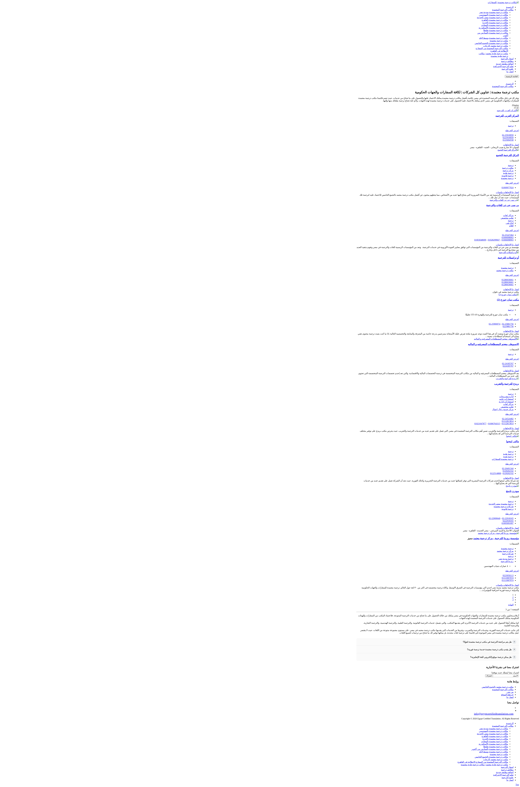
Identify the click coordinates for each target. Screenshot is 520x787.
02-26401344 (508, 468)
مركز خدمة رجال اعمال (503, 409)
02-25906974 (494, 324)
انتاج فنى (510, 223)
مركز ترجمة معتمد (505, 551)
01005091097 (508, 523)
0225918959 (508, 137)
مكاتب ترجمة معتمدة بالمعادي (494, 741)
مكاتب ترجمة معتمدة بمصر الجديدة (492, 733)
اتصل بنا (510, 697)
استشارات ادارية (506, 401)
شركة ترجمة (508, 553)
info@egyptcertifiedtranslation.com (494, 713)
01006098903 (508, 237)
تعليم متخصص (507, 218)
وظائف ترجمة (507, 770)
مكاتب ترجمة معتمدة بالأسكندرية (493, 744)
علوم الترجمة (508, 777)
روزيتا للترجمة (507, 561)
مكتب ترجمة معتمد (505, 270)
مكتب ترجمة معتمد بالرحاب (495, 759)
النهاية (511, 605)
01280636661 (508, 280)
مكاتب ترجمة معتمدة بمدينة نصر (493, 728)
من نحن (510, 692)
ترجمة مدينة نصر (506, 559)
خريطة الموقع (507, 694)
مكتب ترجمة (508, 168)
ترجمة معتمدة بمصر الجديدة (501, 504)
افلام (511, 226)
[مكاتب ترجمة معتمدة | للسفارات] (503, 2)
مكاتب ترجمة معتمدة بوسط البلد (493, 752)
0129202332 (508, 471)
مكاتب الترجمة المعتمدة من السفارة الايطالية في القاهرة (483, 762)
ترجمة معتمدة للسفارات (503, 459)
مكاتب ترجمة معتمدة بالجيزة (495, 739)
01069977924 (508, 187)
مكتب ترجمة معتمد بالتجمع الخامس (498, 687)
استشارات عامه (506, 399)
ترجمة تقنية (508, 456)
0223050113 (508, 575)
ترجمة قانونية (508, 175)
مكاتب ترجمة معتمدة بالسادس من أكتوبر (490, 749)
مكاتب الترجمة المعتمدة (503, 689)
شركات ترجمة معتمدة (504, 506)
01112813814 (508, 421)
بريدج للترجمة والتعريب (506, 383)
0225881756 (508, 326)
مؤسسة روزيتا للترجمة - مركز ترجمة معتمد (496, 538)
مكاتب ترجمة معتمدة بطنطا (495, 746)
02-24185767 (508, 363)
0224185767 (508, 366)
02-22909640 (494, 518)
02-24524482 (508, 419)
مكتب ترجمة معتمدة (499, 754)
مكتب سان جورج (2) (508, 299)
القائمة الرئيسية (512, 76)
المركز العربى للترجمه (507, 115)
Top (517, 784)
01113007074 (508, 578)
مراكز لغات (508, 215)
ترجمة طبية (508, 173)
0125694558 (508, 140)
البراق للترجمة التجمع (507, 155)
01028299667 (494, 240)
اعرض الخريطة (512, 130)
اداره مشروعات (506, 396)
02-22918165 (508, 518)
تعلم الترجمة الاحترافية (503, 775)
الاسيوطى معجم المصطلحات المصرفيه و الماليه (493, 344)
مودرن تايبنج (512, 491)
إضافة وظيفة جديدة (505, 772)
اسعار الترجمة (507, 767)
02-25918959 (508, 135)
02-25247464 (508, 235)
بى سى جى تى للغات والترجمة (502, 205)
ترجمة (511, 126)
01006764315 (494, 423)
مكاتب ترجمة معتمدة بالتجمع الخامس (491, 757)
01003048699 (480, 240)
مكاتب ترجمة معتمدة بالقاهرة (495, 736)
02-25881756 (508, 324)
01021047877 (480, 423)
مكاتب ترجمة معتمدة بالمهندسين (493, 731)
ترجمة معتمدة (507, 178)
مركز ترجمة (508, 170)
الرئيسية (510, 723)
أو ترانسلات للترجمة (508, 257)
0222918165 (508, 521)
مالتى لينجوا (512, 441)
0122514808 (495, 473)
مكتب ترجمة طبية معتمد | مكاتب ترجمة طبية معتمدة (484, 764)
